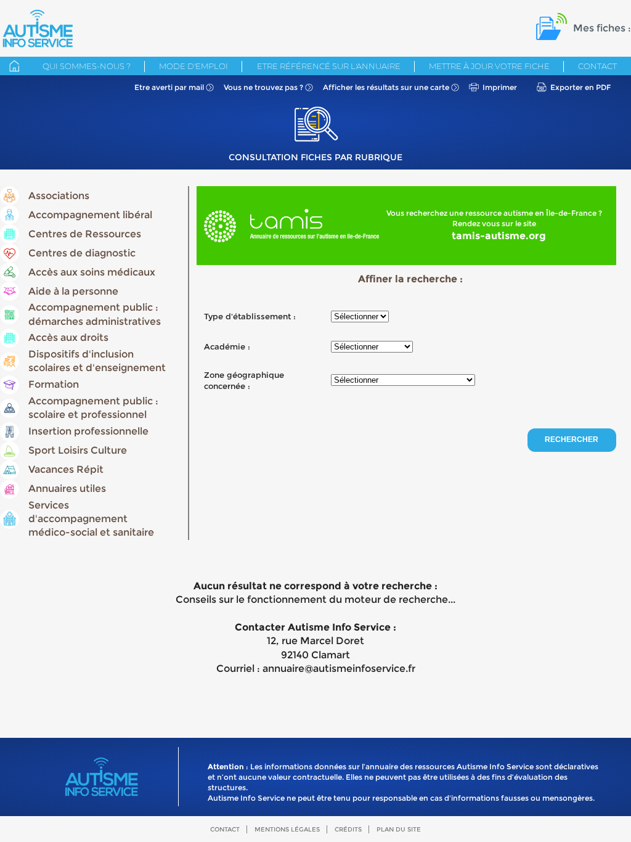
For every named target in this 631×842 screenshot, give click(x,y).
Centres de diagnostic (82, 253)
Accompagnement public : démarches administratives (94, 314)
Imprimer (499, 87)
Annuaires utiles (67, 488)
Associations (58, 196)
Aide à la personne (73, 291)
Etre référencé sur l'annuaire (329, 66)
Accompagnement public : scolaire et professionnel (93, 407)
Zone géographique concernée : (244, 380)
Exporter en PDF (580, 87)
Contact (597, 66)
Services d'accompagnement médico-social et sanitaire (91, 519)
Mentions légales (287, 829)
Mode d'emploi (193, 66)
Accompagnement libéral (90, 215)
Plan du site (399, 829)
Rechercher (571, 439)
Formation (53, 384)
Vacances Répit (66, 469)
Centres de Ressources (84, 234)
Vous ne (263, 87)
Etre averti (169, 87)
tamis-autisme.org (499, 236)
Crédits (348, 829)
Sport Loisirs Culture (77, 450)
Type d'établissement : (250, 316)
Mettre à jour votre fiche (489, 66)
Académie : (227, 346)
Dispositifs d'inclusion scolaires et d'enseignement (97, 361)
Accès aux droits (68, 337)
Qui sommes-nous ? (87, 66)
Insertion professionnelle (88, 431)
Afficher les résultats (386, 87)
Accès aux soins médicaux (91, 272)
